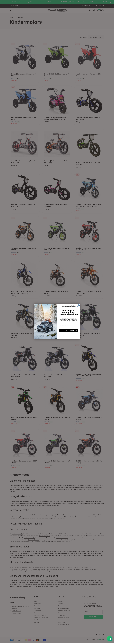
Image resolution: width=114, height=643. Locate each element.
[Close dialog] (78, 305)
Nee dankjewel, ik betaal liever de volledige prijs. (68, 335)
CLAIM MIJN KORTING (68, 331)
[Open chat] (109, 638)
